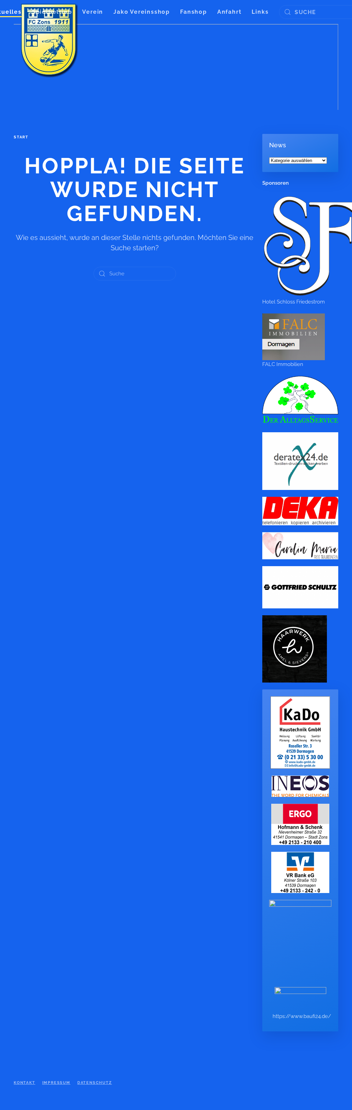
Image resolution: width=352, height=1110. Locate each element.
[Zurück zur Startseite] (50, 41)
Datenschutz (94, 1082)
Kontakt (24, 1082)
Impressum (56, 1082)
